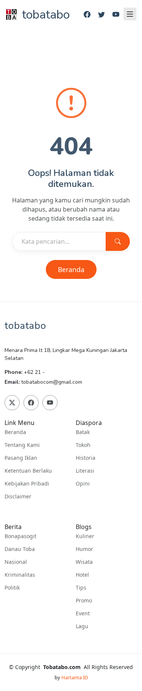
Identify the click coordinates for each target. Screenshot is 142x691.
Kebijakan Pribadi (27, 483)
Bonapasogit (20, 536)
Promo (84, 600)
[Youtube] (115, 14)
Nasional (16, 562)
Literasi (85, 470)
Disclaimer (18, 496)
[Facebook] (87, 14)
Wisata (84, 562)
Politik (12, 587)
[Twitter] (101, 14)
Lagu (82, 626)
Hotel (82, 574)
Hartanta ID (74, 677)
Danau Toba (20, 549)
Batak (83, 432)
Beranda (71, 269)
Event (83, 613)
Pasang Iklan (21, 458)
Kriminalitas (20, 574)
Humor (84, 549)
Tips (81, 587)
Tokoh (83, 445)
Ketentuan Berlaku (28, 470)
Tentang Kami (22, 445)
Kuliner (85, 536)
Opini (83, 483)
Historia (85, 458)
